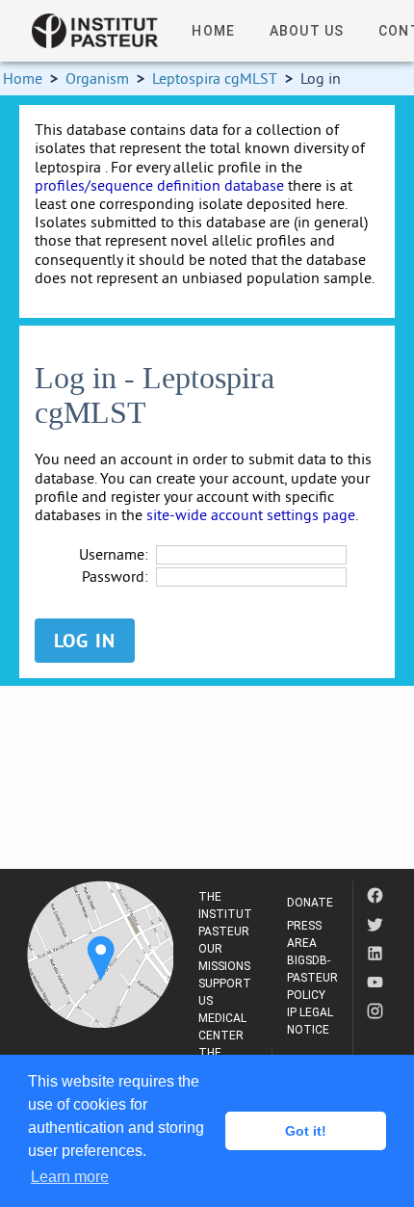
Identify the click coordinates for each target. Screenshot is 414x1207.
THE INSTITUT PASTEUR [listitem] (225, 914)
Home (22, 78)
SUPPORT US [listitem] (224, 992)
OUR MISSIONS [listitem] (224, 957)
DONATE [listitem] (310, 902)
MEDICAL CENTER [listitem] (222, 1026)
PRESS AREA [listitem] (304, 934)
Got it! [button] (305, 1131)
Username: (113, 554)
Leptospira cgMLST (214, 78)
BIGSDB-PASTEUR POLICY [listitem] (312, 978)
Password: (115, 576)
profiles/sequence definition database (159, 185)
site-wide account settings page (250, 514)
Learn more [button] (70, 1176)
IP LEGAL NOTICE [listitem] (310, 1021)
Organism (97, 78)
